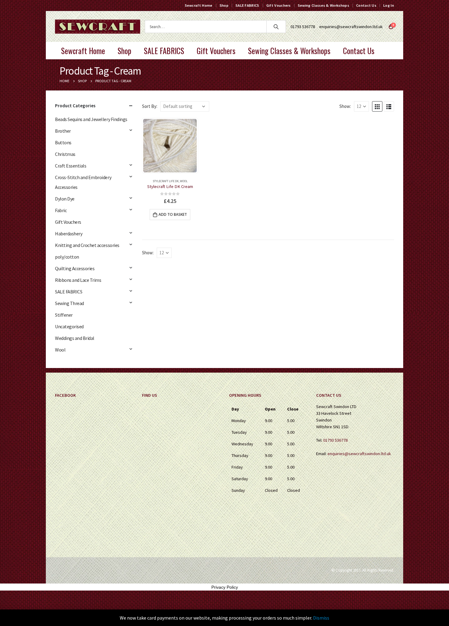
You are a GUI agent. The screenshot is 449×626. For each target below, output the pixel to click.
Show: (345, 106)
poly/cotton (67, 257)
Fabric (61, 210)
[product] (170, 145)
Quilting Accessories (74, 268)
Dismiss (321, 618)
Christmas (65, 154)
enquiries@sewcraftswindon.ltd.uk (351, 26)
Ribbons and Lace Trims (78, 280)
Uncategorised (69, 326)
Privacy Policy (224, 587)
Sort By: (149, 106)
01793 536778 (335, 440)
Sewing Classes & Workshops (323, 5)
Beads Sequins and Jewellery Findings (91, 119)
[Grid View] (377, 106)
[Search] (276, 26)
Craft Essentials (70, 166)
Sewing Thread (69, 303)
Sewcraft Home (199, 5)
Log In (388, 5)
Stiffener (64, 315)
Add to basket (173, 214)
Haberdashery (68, 233)
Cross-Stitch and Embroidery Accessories (83, 182)
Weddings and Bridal (74, 338)
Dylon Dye (65, 199)
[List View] (389, 106)
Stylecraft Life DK (166, 181)
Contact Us (366, 5)
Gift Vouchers (278, 5)
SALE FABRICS (247, 5)
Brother (63, 131)
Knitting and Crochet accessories (87, 245)
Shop (224, 5)
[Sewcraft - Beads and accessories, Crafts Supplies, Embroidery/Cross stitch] (97, 27)
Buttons (63, 142)
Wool (184, 181)
